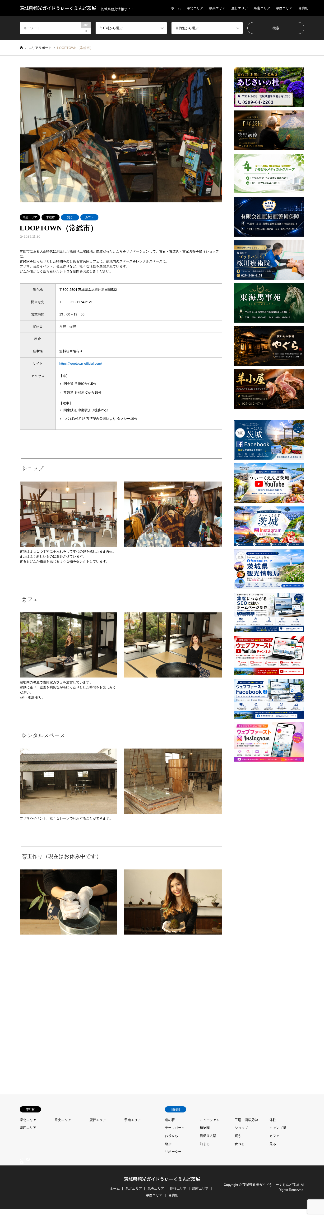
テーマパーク (175, 1128)
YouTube (21, 1211)
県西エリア (284, 8)
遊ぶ (168, 1144)
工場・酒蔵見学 (246, 1120)
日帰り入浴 (208, 1136)
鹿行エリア (239, 8)
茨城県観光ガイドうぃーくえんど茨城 (162, 1179)
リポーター (173, 1152)
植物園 (205, 1128)
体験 (272, 1120)
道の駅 (170, 1120)
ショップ (241, 1128)
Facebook (27, 1159)
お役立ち (171, 1136)
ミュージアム (210, 1120)
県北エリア (195, 8)
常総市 (50, 217)
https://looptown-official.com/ (80, 363)
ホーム (176, 8)
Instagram (21, 1159)
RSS (21, 1215)
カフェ (89, 217)
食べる (240, 1144)
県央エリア (217, 8)
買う (70, 217)
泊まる (205, 1144)
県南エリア (262, 8)
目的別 (303, 8)
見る (272, 1144)
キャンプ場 (277, 1128)
